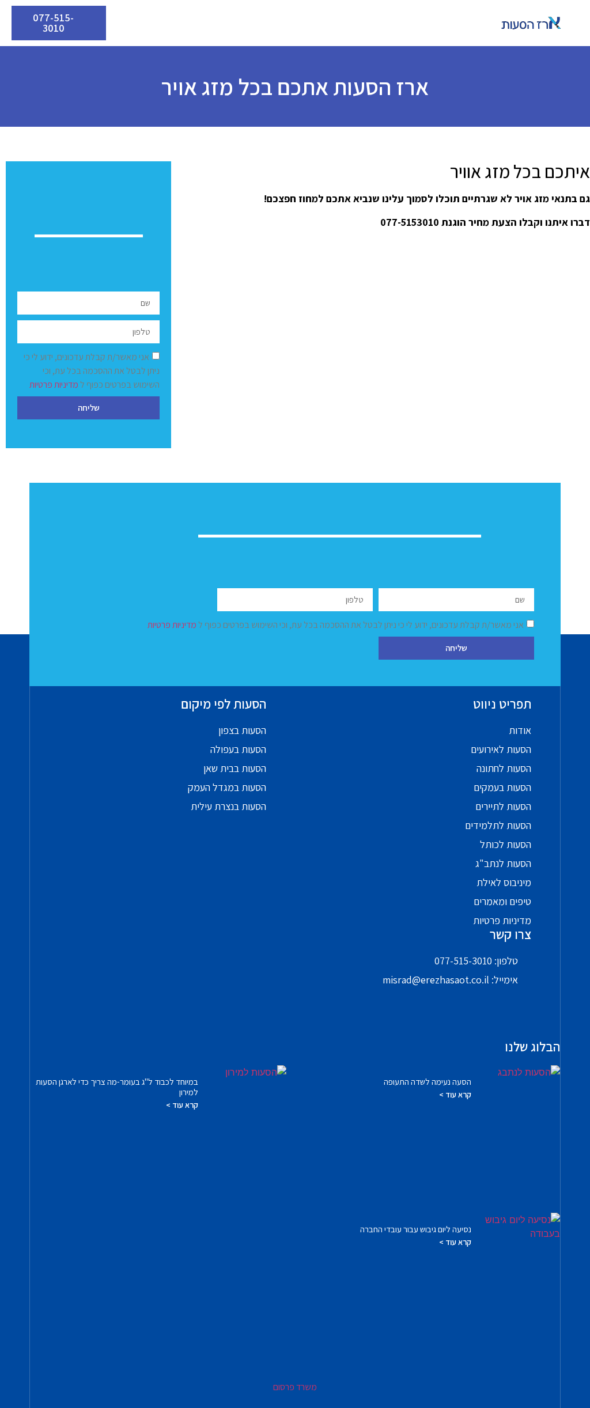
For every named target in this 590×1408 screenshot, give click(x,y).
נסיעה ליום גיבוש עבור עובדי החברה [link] (415, 1229)
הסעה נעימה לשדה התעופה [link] (427, 1081)
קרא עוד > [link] (455, 1094)
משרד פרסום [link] (295, 1387)
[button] (295, 23)
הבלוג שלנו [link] (532, 1046)
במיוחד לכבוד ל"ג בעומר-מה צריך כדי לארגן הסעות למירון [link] (117, 1086)
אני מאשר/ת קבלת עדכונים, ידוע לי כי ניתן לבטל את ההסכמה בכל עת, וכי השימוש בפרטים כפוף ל (92, 370)
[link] (531, 23)
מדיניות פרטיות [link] (54, 384)
